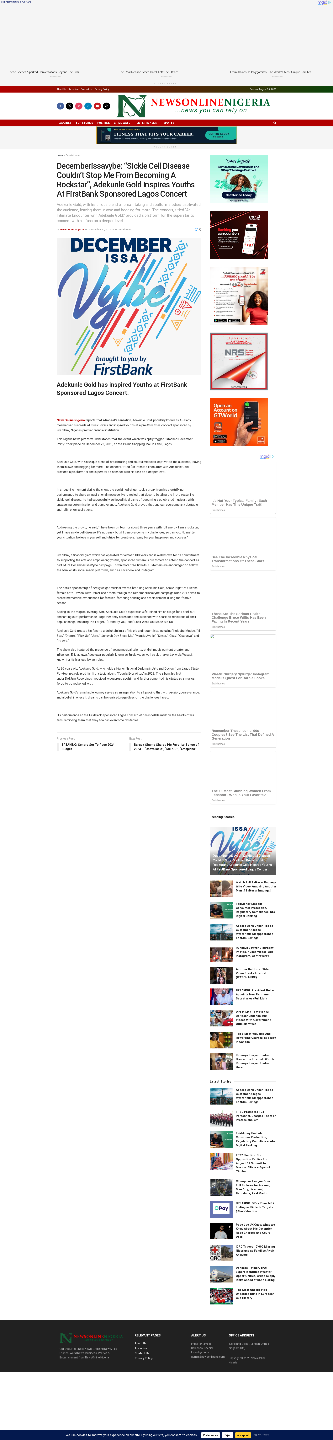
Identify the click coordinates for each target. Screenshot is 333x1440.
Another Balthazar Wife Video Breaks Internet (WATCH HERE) (252, 973)
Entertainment (148, 122)
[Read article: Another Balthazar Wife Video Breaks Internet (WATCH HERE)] (221, 975)
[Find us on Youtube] (97, 106)
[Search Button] (274, 123)
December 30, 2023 (100, 229)
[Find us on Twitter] (69, 106)
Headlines (64, 122)
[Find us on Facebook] (60, 106)
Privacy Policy (102, 89)
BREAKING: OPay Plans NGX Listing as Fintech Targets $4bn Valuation (255, 1207)
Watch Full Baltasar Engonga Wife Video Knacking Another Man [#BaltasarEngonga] (256, 886)
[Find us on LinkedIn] (88, 106)
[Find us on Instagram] (78, 106)
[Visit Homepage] (193, 106)
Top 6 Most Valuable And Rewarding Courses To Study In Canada (256, 1038)
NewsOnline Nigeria (72, 229)
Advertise (73, 89)
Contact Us (86, 89)
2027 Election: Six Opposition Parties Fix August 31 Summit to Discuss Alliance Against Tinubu (253, 1163)
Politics (103, 122)
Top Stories (84, 122)
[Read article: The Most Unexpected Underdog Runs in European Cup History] (221, 1296)
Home (60, 155)
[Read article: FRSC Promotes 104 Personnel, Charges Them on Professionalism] (221, 1118)
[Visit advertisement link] (166, 135)
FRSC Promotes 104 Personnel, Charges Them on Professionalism (256, 1116)
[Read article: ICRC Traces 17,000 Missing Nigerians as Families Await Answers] (221, 1253)
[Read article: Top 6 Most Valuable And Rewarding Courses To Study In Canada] (221, 1040)
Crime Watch (123, 122)
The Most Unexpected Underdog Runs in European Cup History (255, 1294)
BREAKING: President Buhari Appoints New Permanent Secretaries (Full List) (255, 994)
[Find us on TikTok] (106, 106)
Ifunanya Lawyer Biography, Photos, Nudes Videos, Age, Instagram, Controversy (255, 951)
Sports (168, 122)
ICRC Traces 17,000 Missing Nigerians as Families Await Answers (255, 1250)
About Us (61, 89)
